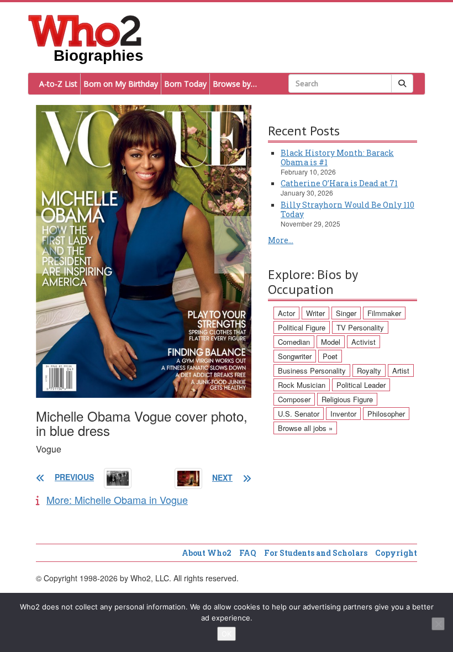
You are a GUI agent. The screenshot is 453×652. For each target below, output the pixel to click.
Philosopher (386, 413)
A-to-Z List (58, 83)
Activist (363, 341)
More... (280, 240)
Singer (346, 313)
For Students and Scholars (315, 553)
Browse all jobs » (305, 428)
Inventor (343, 413)
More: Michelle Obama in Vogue (117, 499)
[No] (438, 623)
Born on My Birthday (120, 83)
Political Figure (301, 327)
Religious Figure (347, 399)
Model (330, 341)
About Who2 (206, 553)
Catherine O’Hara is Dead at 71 (339, 183)
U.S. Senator (298, 413)
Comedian (294, 341)
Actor (286, 313)
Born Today (185, 83)
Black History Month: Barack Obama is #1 (337, 157)
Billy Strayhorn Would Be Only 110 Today (347, 209)
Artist (400, 370)
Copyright (396, 553)
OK (226, 633)
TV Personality (360, 327)
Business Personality (312, 370)
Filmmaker (384, 313)
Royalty (369, 370)
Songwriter (295, 356)
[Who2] (85, 29)
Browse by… (235, 83)
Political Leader (361, 385)
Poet (330, 356)
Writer (315, 313)
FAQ (247, 553)
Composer (294, 399)
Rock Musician (301, 385)
